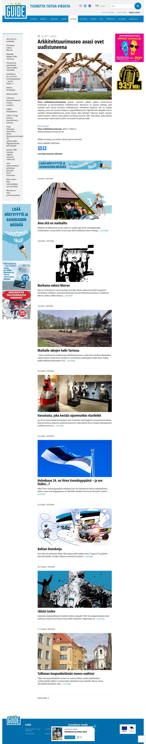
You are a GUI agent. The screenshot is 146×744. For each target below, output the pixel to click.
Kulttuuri (83, 19)
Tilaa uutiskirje (108, 13)
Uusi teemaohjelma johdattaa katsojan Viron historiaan (12, 169)
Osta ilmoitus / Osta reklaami (32, 730)
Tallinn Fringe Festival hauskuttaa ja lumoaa (12, 119)
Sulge (95, 726)
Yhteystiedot (30, 734)
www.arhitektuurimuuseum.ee (51, 131)
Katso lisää (42, 698)
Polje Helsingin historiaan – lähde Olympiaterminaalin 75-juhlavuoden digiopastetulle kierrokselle (14, 136)
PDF (80, 737)
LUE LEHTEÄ (70, 737)
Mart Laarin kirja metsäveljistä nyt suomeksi (12, 183)
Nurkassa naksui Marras (10, 47)
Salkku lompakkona (11, 110)
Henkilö (93, 19)
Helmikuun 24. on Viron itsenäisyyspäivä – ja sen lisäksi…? (13, 79)
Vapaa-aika (54, 19)
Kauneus (43, 19)
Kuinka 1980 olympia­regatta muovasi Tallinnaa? (11, 155)
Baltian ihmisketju (10, 88)
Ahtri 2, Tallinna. (69, 129)
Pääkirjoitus (110, 19)
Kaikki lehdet (134, 13)
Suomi (102, 6)
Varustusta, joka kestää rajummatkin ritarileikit (11, 66)
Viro (101, 19)
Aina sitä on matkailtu (11, 40)
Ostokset (33, 19)
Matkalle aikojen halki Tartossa (11, 56)
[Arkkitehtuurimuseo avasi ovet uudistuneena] (75, 76)
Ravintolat (133, 19)
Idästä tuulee (12, 94)
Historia (73, 19)
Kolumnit (122, 19)
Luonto (64, 19)
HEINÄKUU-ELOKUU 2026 (75, 732)
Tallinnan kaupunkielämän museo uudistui (13, 101)
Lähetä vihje (121, 13)
